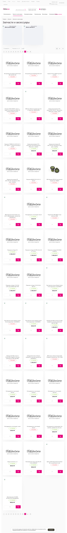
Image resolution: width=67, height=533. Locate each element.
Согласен (51, 529)
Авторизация (61, 2)
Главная (4, 19)
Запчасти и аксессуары (18, 19)
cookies (20, 529)
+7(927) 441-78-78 (32, 9)
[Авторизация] (66, 0)
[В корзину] (18, 83)
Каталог (9, 19)
